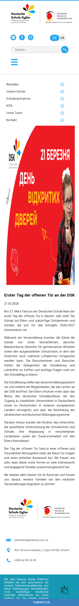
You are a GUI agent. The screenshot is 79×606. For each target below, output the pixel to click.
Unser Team (14, 113)
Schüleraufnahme (18, 98)
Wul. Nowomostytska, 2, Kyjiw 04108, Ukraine (41, 550)
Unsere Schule (15, 91)
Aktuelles (12, 84)
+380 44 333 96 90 (25, 560)
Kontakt (11, 120)
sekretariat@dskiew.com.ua (31, 540)
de (54, 38)
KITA (9, 105)
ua (62, 38)
